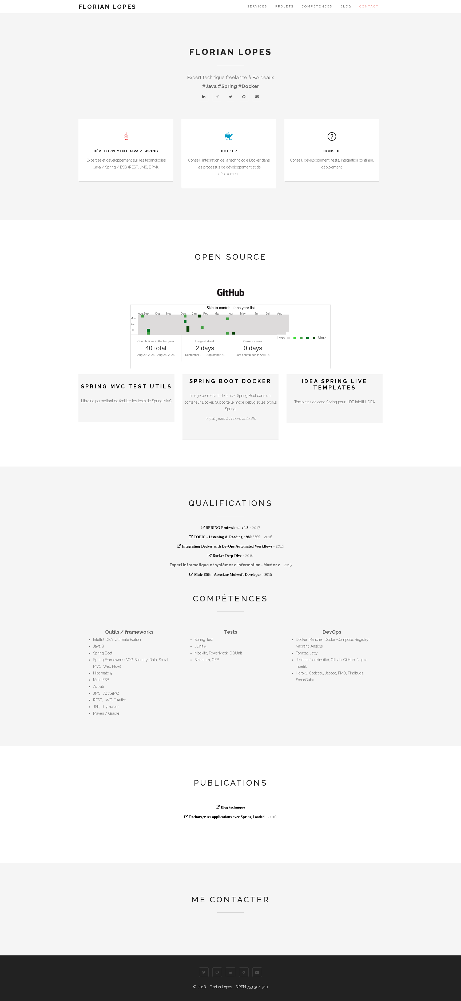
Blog (345, 6)
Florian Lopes (107, 6)
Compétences (317, 6)
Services (257, 6)
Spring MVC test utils (126, 386)
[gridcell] (151, 316)
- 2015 (233, 574)
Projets (284, 6)
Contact (369, 6)
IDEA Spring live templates (335, 384)
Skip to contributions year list (230, 307)
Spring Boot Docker (230, 381)
